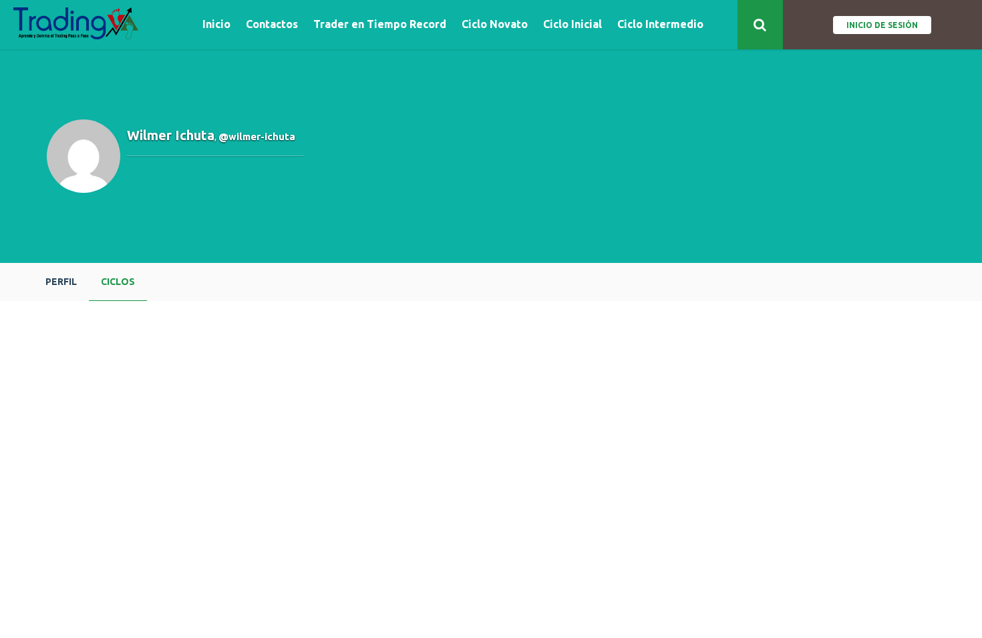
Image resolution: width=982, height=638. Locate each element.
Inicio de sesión (882, 25)
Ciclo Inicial (572, 24)
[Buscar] (760, 24)
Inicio (216, 24)
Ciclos (118, 281)
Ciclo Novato (495, 24)
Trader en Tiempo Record (379, 24)
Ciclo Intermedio (660, 24)
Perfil (61, 281)
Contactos (272, 24)
